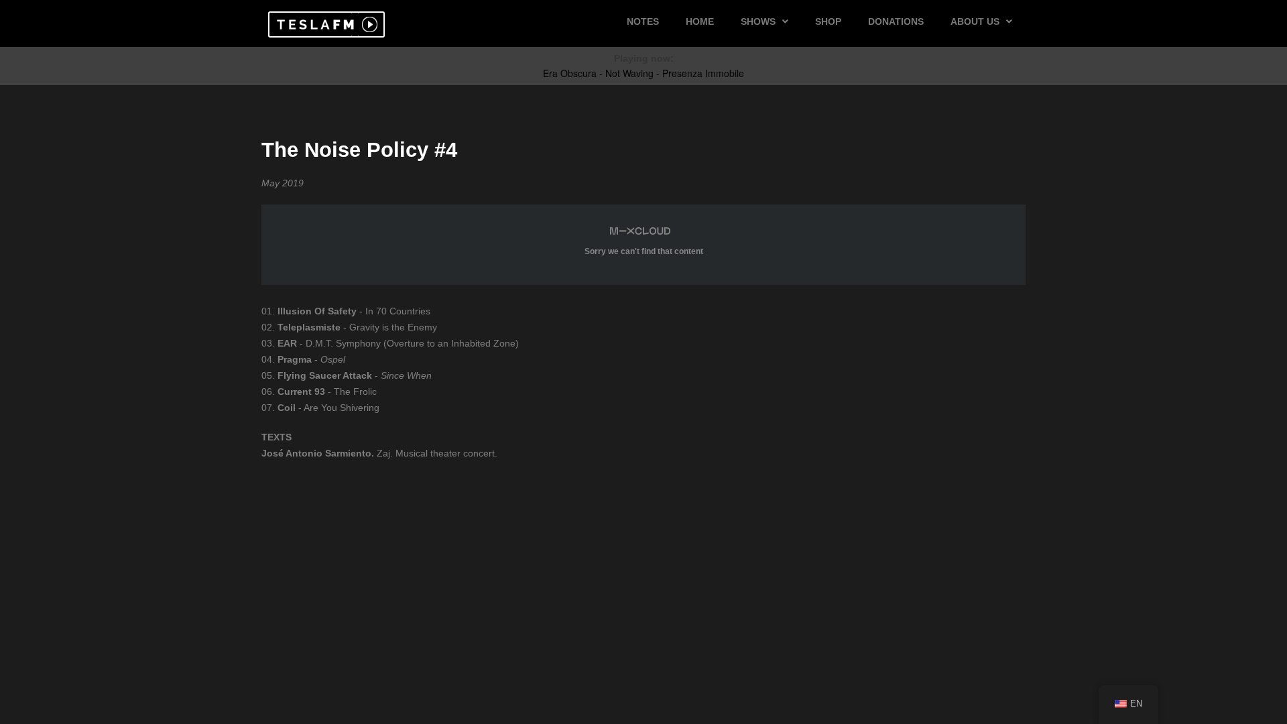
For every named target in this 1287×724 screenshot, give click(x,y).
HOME (700, 21)
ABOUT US (975, 21)
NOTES (643, 21)
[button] (313, 24)
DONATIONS (896, 21)
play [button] (368, 24)
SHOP (828, 21)
